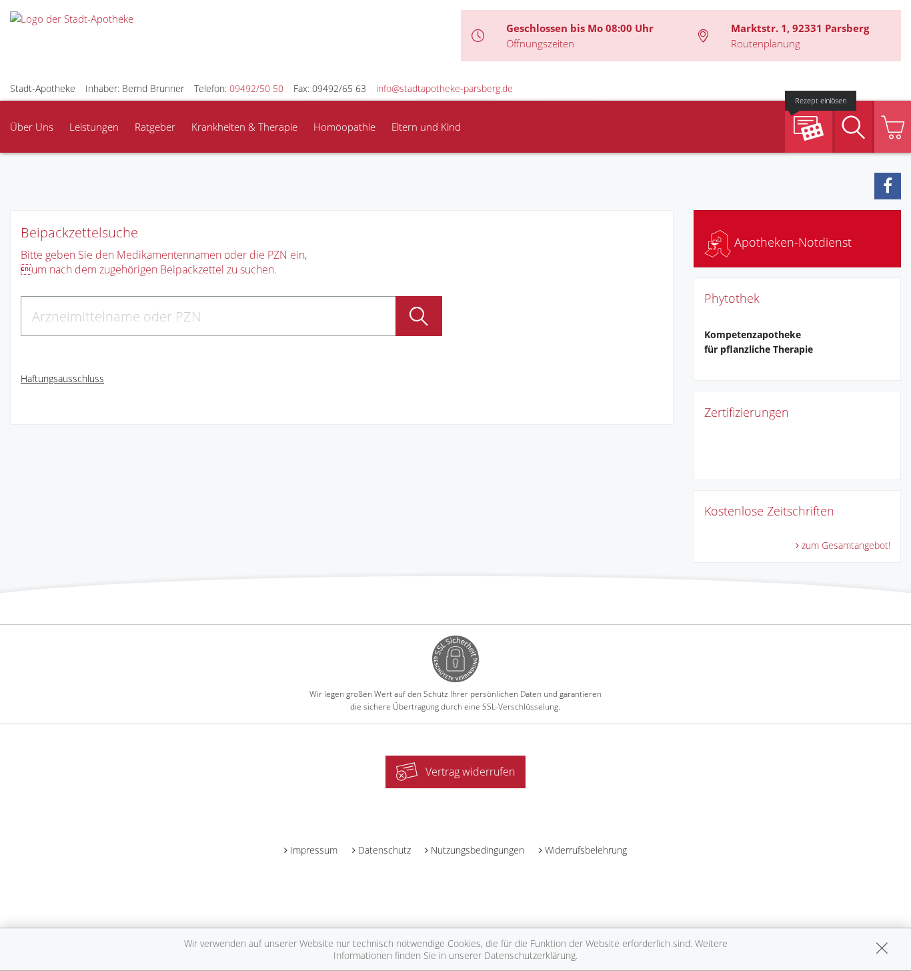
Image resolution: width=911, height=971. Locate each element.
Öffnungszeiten (540, 43)
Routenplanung (765, 43)
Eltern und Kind (426, 126)
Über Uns (31, 126)
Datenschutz (384, 850)
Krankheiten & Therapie (244, 126)
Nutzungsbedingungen (477, 850)
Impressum (313, 850)
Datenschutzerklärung (530, 955)
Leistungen (94, 126)
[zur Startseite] (71, 17)
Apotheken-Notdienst (791, 242)
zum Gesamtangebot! (846, 545)
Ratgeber (155, 126)
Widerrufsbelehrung (586, 850)
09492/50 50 (256, 88)
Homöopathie (344, 126)
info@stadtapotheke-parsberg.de (444, 88)
